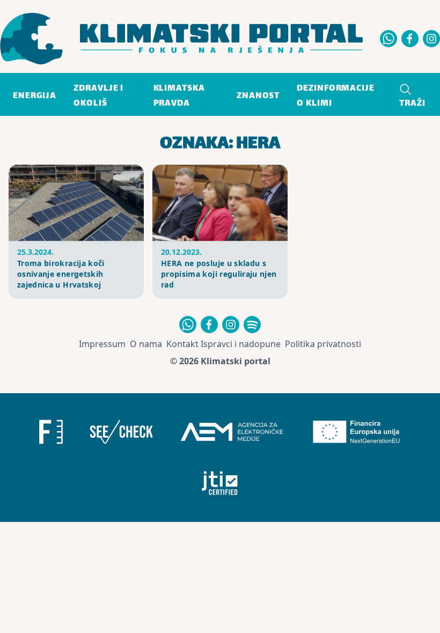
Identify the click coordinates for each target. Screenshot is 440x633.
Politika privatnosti (323, 344)
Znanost (258, 96)
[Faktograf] (51, 432)
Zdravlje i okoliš (98, 96)
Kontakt (182, 344)
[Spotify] (252, 324)
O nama (146, 344)
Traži (412, 104)
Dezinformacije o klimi (336, 96)
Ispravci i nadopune (241, 344)
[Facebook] (410, 38)
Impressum (102, 344)
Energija (34, 96)
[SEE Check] (121, 432)
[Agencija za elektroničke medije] (232, 432)
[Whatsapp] (388, 38)
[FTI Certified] (219, 483)
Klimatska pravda (179, 96)
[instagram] (431, 38)
